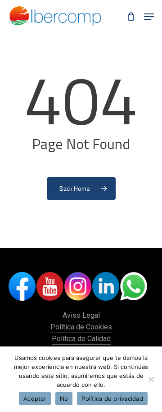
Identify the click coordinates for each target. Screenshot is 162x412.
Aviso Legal (81, 315)
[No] (150, 379)
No (64, 398)
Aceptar (34, 398)
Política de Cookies (81, 327)
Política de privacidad (112, 398)
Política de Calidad (81, 338)
